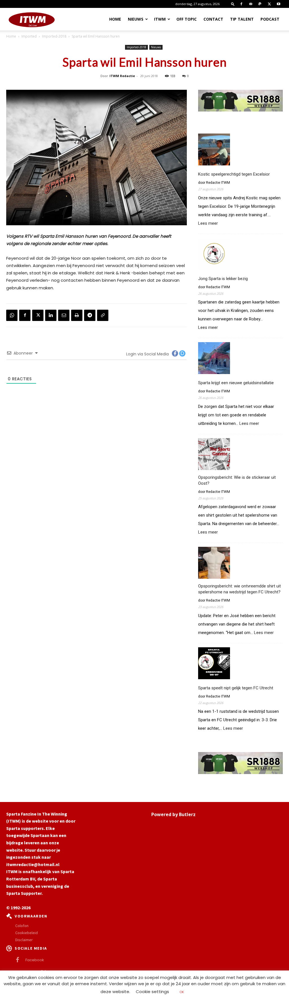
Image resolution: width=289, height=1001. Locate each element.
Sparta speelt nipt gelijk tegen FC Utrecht (235, 687)
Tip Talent (242, 19)
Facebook (34, 960)
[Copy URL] (102, 315)
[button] (233, 4)
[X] (269, 4)
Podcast (269, 19)
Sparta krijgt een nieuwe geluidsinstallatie (236, 382)
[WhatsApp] (11, 315)
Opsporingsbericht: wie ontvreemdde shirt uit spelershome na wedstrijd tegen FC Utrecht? (239, 589)
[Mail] (250, 4)
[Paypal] (260, 4)
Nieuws (135, 19)
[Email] (63, 315)
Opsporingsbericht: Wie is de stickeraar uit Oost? (237, 480)
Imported (29, 36)
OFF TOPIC (186, 19)
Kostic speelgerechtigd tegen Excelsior (234, 174)
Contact (213, 19)
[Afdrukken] (76, 315)
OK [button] (181, 992)
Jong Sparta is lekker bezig (223, 278)
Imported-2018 (54, 36)
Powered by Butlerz (173, 814)
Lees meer (208, 223)
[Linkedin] (50, 315)
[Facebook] (241, 4)
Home (115, 19)
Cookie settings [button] (152, 992)
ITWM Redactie (122, 76)
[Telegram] (89, 315)
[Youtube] (278, 4)
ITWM (160, 19)
